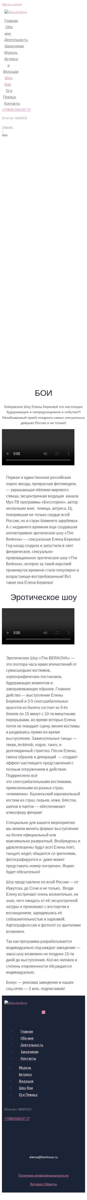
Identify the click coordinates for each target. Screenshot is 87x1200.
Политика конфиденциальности (43, 1175)
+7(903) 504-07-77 (16, 110)
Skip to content (12, 4)
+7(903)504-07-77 (16, 1118)
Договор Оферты (43, 1184)
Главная (7, 127)
